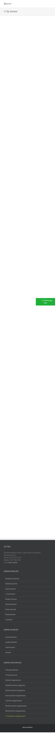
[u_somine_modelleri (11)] (4, 142)
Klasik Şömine (10, 589)
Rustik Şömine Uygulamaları (15, 711)
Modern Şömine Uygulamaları (16, 706)
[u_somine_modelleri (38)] (4, 427)
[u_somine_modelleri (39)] (4, 438)
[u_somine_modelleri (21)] (4, 248)
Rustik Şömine (10, 614)
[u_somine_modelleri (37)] (4, 416)
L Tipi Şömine (10, 594)
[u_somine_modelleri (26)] (4, 300)
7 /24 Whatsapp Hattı (46, 301)
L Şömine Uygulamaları (13, 701)
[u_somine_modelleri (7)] (4, 100)
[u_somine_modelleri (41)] (4, 459)
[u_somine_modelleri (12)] (4, 153)
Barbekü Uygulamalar (13, 680)
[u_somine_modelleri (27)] (4, 311)
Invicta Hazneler (11, 637)
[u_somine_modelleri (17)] (4, 206)
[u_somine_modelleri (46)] (4, 512)
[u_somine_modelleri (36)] (4, 406)
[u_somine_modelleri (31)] (4, 353)
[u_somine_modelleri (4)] (4, 68)
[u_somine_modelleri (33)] (4, 374)
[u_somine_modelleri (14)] (4, 174)
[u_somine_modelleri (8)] (4, 111)
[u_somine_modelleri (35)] (4, 395)
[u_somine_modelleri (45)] (4, 501)
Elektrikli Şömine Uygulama (15, 685)
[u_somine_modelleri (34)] (4, 385)
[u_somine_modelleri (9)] (4, 121)
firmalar (8, 652)
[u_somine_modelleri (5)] (4, 79)
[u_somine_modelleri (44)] (4, 490)
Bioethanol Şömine (12, 579)
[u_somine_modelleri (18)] (4, 216)
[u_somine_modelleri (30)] (4, 343)
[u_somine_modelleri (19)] (4, 227)
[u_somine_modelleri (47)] (4, 522)
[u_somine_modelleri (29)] (4, 332)
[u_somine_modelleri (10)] (4, 132)
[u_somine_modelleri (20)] (4, 237)
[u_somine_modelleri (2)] (4, 47)
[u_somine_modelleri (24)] (4, 279)
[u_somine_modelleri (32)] (4, 364)
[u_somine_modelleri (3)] (4, 58)
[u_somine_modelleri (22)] (4, 258)
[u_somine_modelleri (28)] (4, 322)
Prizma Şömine (10, 609)
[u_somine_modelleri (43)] (4, 480)
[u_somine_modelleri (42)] (4, 469)
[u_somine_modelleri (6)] (4, 89)
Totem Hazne (10, 647)
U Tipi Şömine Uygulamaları (15, 716)
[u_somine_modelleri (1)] (4, 26)
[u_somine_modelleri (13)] (4, 163)
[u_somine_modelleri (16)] (4, 195)
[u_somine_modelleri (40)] (4, 448)
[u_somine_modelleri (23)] (4, 269)
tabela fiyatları (27, 727)
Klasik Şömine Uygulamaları (15, 696)
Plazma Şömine (11, 604)
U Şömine (8, 620)
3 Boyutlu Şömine (11, 670)
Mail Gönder (13, 563)
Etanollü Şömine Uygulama (15, 690)
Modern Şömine (11, 599)
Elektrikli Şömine (11, 584)
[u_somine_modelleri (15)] (4, 184)
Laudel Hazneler (11, 642)
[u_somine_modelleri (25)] (4, 290)
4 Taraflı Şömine (11, 675)
